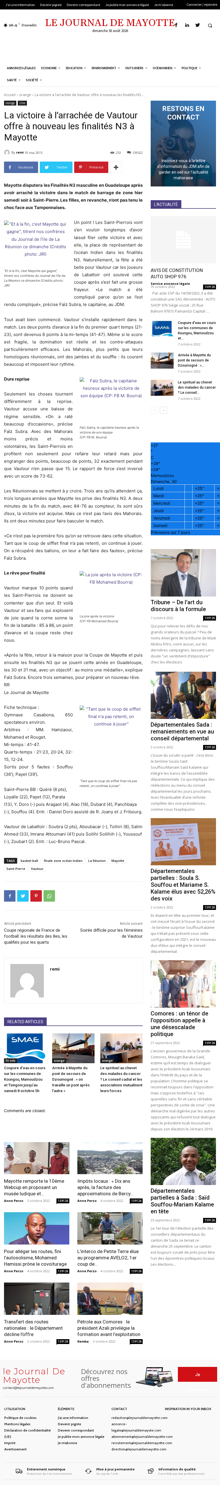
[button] (210, 25)
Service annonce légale (170, 283)
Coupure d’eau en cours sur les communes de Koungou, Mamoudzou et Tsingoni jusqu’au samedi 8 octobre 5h (24, 1079)
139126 (63, 1201)
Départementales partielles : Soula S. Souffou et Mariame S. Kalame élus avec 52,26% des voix (183, 885)
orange (25, 94)
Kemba (83, 1341)
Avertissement (15, 1449)
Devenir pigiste (69, 1424)
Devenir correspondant (76, 1430)
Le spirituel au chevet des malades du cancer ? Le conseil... (197, 387)
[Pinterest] (36, 896)
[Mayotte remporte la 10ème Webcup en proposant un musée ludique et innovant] (36, 1158)
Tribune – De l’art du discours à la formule (178, 606)
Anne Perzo (13, 1200)
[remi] (7, 152)
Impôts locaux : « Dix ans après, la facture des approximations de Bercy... (105, 1187)
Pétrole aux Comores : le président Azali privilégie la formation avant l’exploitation (108, 1328)
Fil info (10, 1061)
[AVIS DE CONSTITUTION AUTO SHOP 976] (183, 239)
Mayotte (117, 860)
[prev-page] (154, 410)
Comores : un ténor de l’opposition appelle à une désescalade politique (179, 1023)
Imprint (9, 1443)
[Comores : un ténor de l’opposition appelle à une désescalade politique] (183, 983)
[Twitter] (197, 25)
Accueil (9, 94)
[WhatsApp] (49, 896)
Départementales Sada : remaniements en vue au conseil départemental (182, 731)
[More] (116, 167)
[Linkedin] (187, 25)
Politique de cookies (20, 1418)
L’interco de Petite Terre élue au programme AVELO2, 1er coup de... (108, 1258)
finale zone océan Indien (63, 860)
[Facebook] (176, 25)
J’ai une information (73, 1418)
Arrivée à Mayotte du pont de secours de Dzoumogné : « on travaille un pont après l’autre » (71, 1079)
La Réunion (97, 860)
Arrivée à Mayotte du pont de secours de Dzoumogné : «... (194, 360)
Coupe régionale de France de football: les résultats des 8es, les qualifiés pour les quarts (35, 936)
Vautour (37, 868)
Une (22, 103)
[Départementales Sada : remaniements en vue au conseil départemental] (183, 695)
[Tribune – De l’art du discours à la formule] (183, 572)
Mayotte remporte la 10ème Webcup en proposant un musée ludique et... (34, 1187)
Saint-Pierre (15, 868)
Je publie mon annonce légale (81, 1436)
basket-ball (29, 860)
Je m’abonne (67, 1443)
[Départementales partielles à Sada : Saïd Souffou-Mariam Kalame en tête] (183, 1161)
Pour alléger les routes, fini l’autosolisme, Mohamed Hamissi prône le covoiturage (35, 1258)
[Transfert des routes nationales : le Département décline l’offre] (36, 1299)
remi (20, 152)
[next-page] (163, 410)
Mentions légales (17, 1424)
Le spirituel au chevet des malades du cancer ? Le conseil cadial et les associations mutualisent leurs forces (121, 1079)
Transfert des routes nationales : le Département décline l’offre (33, 1328)
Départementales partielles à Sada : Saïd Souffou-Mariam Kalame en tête (182, 1201)
